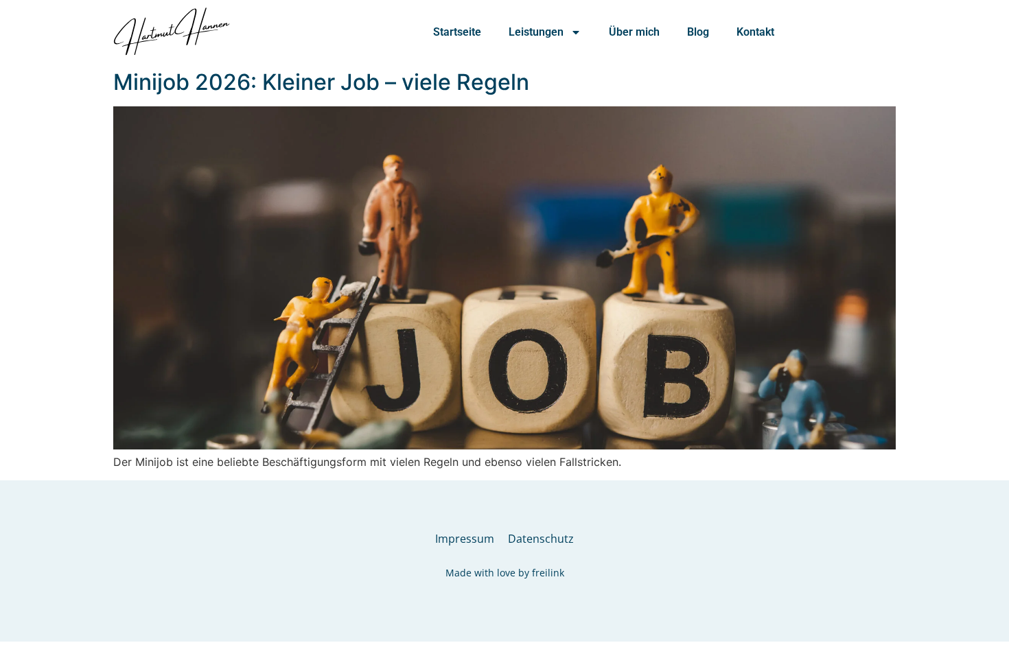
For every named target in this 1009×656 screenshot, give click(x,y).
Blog (698, 31)
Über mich (634, 31)
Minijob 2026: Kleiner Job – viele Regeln (321, 82)
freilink (548, 572)
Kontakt (755, 31)
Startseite (457, 31)
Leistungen (536, 31)
